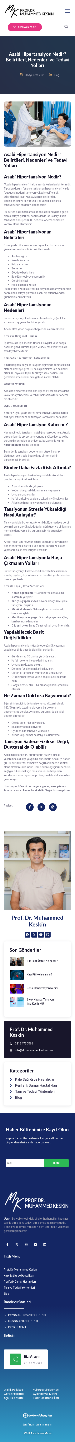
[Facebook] (27, 935)
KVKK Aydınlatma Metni (38, 1433)
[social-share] (30, 807)
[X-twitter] (34, 935)
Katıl (56, 1163)
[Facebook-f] (7, 1244)
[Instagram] (48, 935)
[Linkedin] (44, 1244)
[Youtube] (41, 935)
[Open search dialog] (66, 27)
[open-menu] (67, 11)
